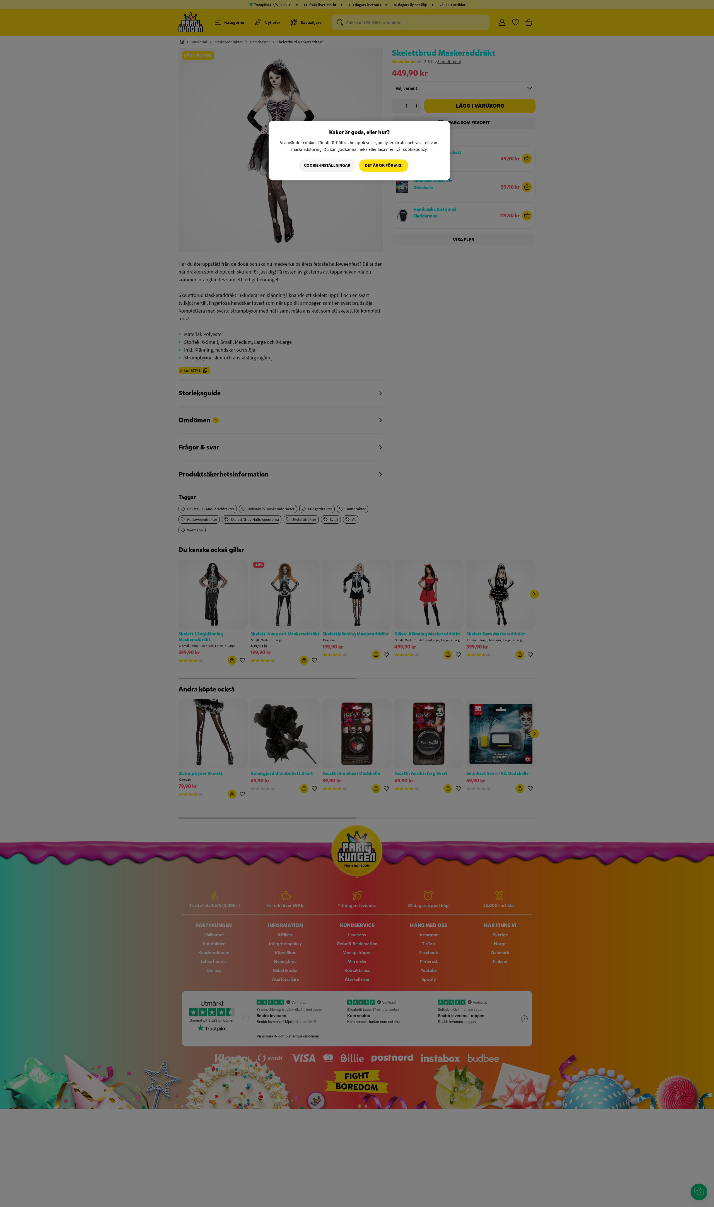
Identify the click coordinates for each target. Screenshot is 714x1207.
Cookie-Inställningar (327, 165)
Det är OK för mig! (383, 165)
